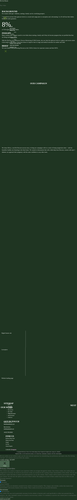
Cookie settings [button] (4, 459)
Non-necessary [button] (4, 489)
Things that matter (12, 413)
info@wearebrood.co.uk (9, 428)
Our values (10, 411)
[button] (38, 5)
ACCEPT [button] (12, 459)
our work (7, 407)
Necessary (4, 482)
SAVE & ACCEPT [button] (5, 499)
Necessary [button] (3, 480)
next (73, 405)
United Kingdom (9, 446)
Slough (7, 442)
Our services (10, 409)
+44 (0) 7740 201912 (8, 432)
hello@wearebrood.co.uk (9, 424)
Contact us (10, 417)
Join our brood (11, 415)
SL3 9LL (7, 444)
